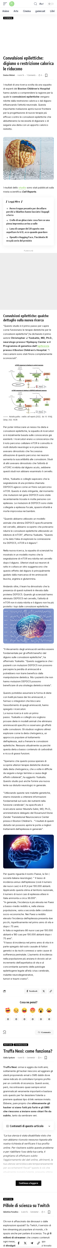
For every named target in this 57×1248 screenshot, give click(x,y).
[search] (35, 3)
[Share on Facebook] (18, 1243)
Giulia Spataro (9, 1057)
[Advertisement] (28, 37)
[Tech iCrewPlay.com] (12, 4)
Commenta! (31, 1057)
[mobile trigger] (6, 4)
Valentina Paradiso (10, 1212)
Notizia (8, 1045)
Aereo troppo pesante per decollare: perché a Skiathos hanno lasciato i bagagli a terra (27, 212)
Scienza (8, 18)
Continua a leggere (28, 1183)
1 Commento (31, 75)
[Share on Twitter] (25, 1243)
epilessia (43, 345)
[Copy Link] (38, 1243)
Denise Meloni (9, 75)
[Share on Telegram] (31, 1243)
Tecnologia (21, 1045)
